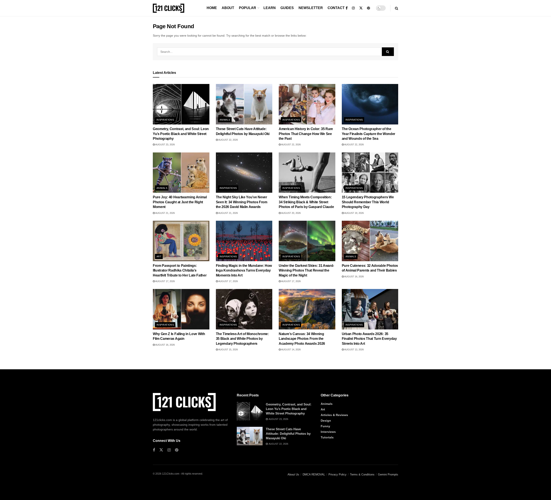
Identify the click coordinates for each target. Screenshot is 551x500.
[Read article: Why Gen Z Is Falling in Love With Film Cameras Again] (181, 309)
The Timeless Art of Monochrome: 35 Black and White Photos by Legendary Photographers (242, 338)
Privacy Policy (337, 474)
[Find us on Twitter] (361, 8)
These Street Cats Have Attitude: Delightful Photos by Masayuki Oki (288, 433)
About (228, 8)
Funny (325, 426)
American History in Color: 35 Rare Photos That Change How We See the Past (306, 133)
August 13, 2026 (354, 349)
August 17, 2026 (165, 281)
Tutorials (327, 437)
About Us (293, 474)
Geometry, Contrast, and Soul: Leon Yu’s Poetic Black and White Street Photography (181, 133)
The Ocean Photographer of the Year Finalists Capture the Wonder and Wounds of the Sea (368, 133)
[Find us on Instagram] (353, 8)
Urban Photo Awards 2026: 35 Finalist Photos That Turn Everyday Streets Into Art (369, 338)
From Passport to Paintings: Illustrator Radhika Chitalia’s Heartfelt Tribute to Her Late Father (179, 270)
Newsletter (311, 8)
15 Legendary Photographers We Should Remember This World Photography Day (368, 202)
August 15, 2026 (228, 349)
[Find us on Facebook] (347, 8)
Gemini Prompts (388, 474)
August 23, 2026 (165, 144)
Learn (269, 8)
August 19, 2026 (354, 213)
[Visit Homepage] (168, 8)
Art (158, 256)
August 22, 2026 (228, 139)
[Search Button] (396, 8)
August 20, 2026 (291, 213)
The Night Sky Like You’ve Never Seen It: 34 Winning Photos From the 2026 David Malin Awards (241, 202)
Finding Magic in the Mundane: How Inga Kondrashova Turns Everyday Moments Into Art (244, 270)
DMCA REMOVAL (314, 474)
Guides (287, 8)
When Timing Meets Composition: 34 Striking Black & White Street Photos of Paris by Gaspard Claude (306, 202)
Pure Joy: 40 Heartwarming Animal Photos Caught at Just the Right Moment (180, 202)
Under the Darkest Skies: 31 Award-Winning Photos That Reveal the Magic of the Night (306, 270)
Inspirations (165, 119)
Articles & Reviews (334, 415)
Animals (225, 119)
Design (326, 420)
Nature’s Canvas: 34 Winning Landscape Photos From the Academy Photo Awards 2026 (302, 338)
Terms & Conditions (362, 474)
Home (212, 8)
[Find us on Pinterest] (368, 8)
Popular (247, 8)
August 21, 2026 (165, 213)
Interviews (328, 431)
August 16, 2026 (354, 276)
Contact (336, 8)
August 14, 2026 (291, 349)
